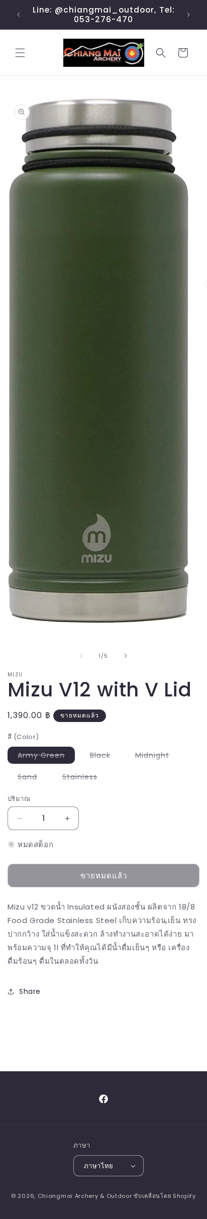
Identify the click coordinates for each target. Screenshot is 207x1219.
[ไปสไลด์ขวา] (126, 656)
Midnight (157, 757)
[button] (20, 53)
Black (105, 757)
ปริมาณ (19, 798)
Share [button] (30, 991)
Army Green (46, 757)
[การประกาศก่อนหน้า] (19, 15)
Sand (32, 778)
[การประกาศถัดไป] (188, 15)
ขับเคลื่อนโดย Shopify (165, 1196)
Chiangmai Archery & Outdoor (85, 1196)
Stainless (85, 778)
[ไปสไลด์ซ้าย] (81, 656)
